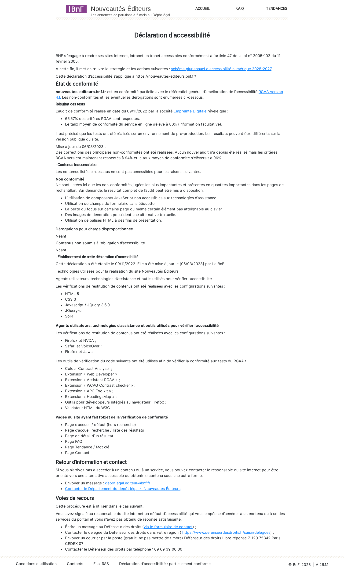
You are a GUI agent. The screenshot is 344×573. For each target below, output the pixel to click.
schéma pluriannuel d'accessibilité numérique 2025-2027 (221, 68)
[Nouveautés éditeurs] (134, 9)
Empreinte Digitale (190, 111)
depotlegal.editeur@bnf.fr (127, 483)
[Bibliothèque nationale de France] (75, 9)
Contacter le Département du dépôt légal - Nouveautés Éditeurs (122, 488)
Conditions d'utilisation (36, 563)
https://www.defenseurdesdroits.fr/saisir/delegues (225, 532)
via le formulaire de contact (168, 526)
